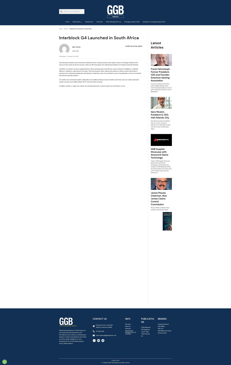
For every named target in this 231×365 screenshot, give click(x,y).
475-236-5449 (100, 331)
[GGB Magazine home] (115, 11)
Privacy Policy (115, 360)
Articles (66, 28)
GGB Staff (75, 51)
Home (60, 28)
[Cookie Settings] (4, 362)
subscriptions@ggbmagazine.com (106, 335)
